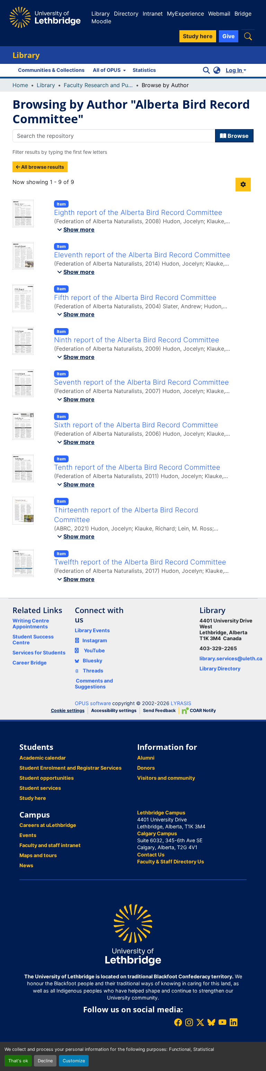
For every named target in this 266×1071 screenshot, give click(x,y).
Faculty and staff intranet (50, 845)
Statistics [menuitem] (144, 70)
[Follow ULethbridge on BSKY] (211, 1022)
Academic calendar (42, 758)
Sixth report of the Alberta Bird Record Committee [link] (136, 425)
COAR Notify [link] (202, 710)
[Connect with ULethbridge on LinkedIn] (233, 1022)
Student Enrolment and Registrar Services (70, 768)
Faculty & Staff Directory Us (170, 861)
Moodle (101, 21)
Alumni (145, 758)
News (26, 865)
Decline (45, 1060)
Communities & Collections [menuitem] (51, 70)
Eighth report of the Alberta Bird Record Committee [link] (138, 212)
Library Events (92, 630)
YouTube (94, 650)
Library (100, 13)
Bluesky (92, 660)
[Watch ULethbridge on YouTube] (222, 1022)
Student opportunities (46, 778)
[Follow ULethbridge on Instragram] (189, 1022)
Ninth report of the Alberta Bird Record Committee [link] (136, 340)
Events (27, 835)
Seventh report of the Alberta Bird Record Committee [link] (141, 382)
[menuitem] (108, 70)
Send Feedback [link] (159, 710)
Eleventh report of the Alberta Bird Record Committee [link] (142, 255)
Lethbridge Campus (161, 812)
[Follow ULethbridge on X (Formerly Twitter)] (200, 1022)
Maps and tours (38, 855)
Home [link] (20, 85)
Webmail (219, 13)
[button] (248, 36)
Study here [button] (198, 36)
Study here (32, 798)
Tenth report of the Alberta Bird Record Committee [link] (137, 467)
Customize (74, 1060)
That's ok (18, 1060)
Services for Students (38, 652)
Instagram (94, 640)
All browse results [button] (42, 167)
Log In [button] (234, 70)
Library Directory (220, 668)
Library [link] (46, 85)
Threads (92, 670)
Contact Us (151, 854)
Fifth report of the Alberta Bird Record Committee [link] (135, 297)
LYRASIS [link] (181, 703)
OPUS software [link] (93, 703)
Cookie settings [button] (68, 710)
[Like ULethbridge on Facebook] (178, 1022)
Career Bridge (29, 663)
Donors (146, 768)
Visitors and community (166, 778)
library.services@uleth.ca (231, 658)
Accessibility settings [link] (113, 710)
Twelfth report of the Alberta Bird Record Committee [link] (140, 562)
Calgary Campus (157, 833)
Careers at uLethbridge (47, 825)
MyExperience (185, 13)
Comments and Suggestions (94, 683)
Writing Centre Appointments (30, 623)
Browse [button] (237, 135)
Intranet (153, 13)
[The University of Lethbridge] (133, 934)
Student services (40, 788)
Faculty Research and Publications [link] (98, 85)
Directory (126, 13)
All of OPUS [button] (107, 70)
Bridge (242, 13)
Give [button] (228, 36)
